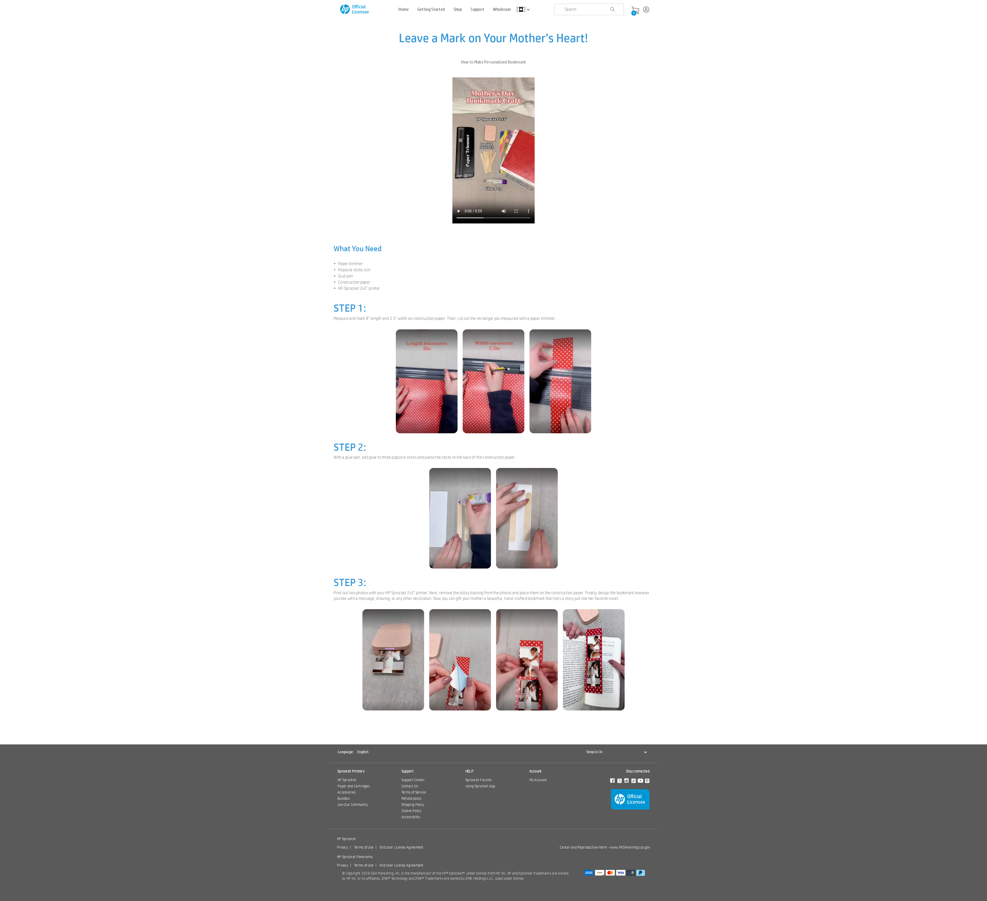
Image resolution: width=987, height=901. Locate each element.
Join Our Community (352, 804)
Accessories (346, 792)
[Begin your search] (612, 9)
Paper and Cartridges (353, 786)
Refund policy (411, 798)
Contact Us (409, 786)
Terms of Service (413, 792)
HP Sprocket (346, 780)
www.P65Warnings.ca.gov (630, 847)
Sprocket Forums (478, 780)
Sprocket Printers (350, 771)
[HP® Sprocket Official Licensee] (355, 9)
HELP (469, 771)
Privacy (342, 847)
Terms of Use (364, 847)
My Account (538, 780)
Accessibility (410, 817)
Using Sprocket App (480, 786)
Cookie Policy (411, 810)
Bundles (343, 798)
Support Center (413, 780)
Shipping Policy (412, 804)
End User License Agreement (402, 847)
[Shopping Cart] (635, 10)
